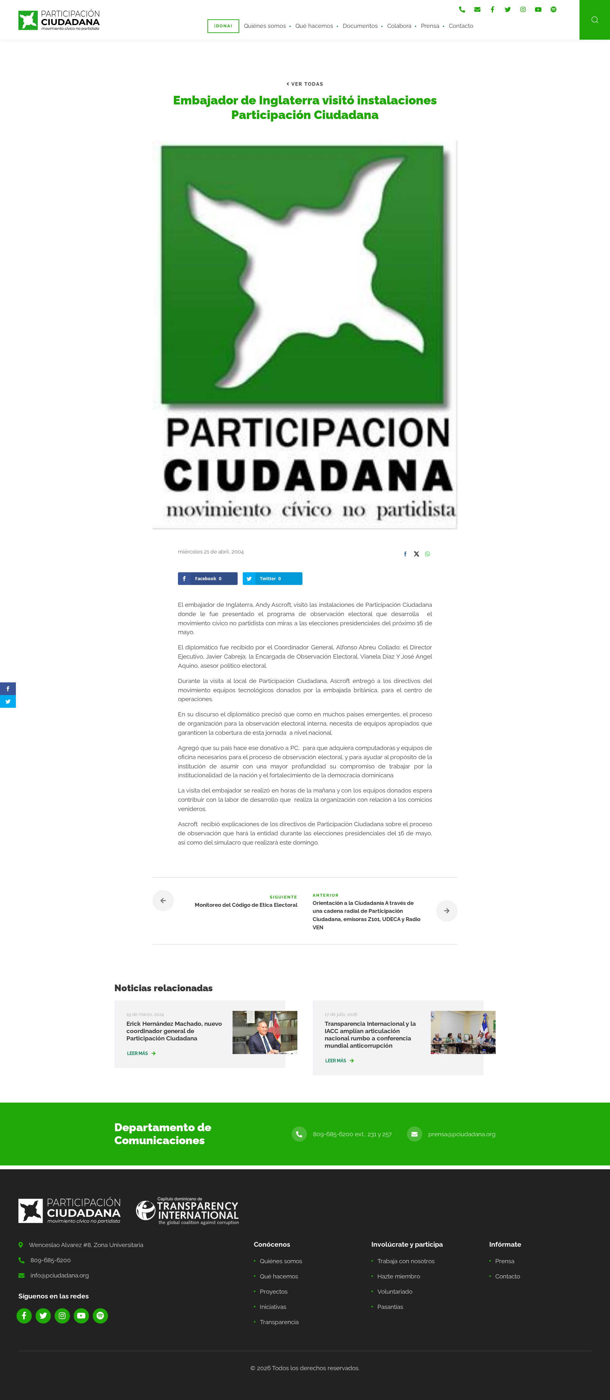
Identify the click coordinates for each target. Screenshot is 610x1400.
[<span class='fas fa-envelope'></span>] (477, 9)
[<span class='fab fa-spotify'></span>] (553, 9)
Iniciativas (273, 1306)
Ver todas (306, 84)
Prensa (430, 26)
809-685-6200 (50, 1260)
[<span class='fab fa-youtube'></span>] (538, 9)
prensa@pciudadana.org (462, 1134)
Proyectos (274, 1291)
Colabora (399, 26)
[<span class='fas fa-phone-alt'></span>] (462, 9)
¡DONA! (223, 25)
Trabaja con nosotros (406, 1260)
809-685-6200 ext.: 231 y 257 (352, 1134)
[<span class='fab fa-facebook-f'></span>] (492, 9)
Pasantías (390, 1306)
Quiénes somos (265, 26)
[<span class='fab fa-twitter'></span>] (508, 9)
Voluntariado (394, 1291)
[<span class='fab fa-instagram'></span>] (523, 9)
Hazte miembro (398, 1276)
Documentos (360, 26)
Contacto (461, 26)
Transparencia (279, 1321)
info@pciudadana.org (59, 1275)
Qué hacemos (314, 26)
